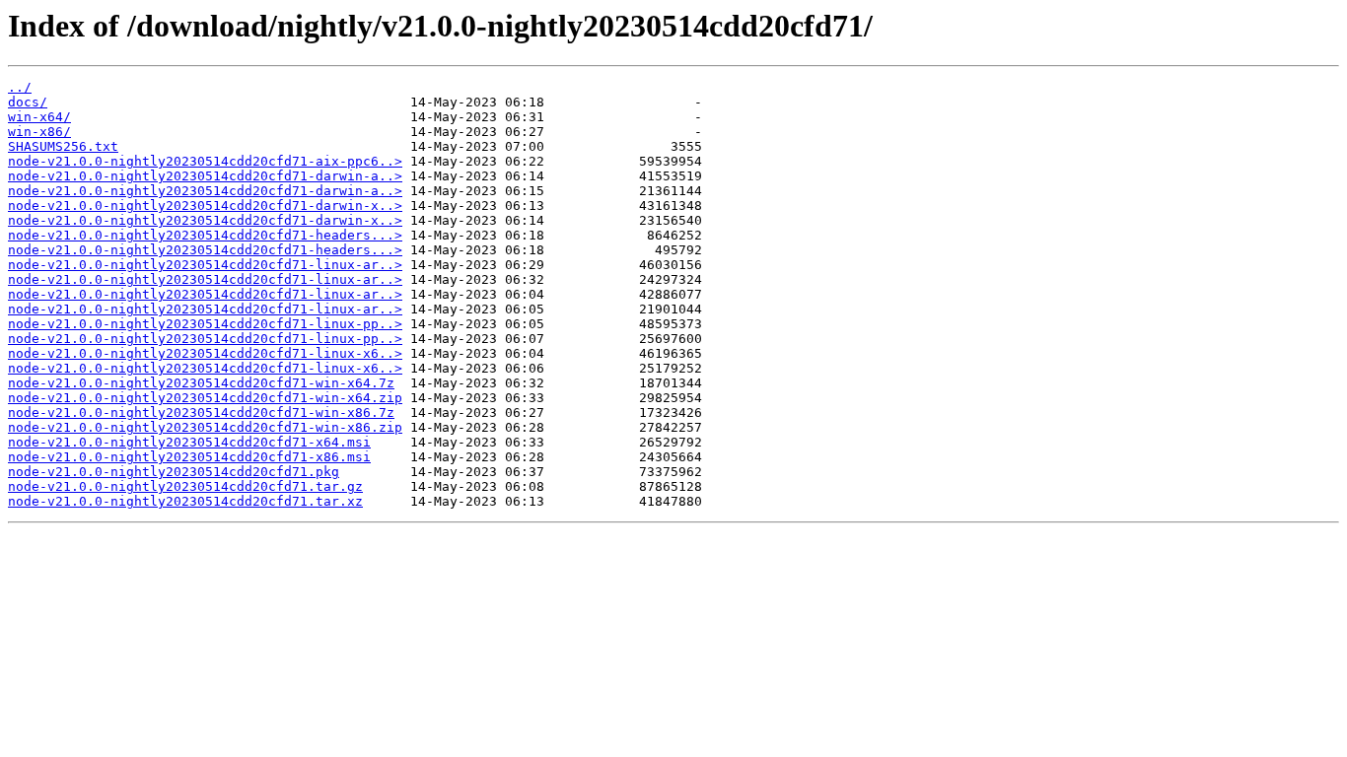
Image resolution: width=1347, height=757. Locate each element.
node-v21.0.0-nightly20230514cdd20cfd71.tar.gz (185, 486)
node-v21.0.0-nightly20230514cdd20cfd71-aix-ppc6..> (205, 161)
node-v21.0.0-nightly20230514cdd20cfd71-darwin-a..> (205, 176)
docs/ (27, 102)
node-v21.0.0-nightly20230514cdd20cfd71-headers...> (205, 235)
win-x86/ (39, 131)
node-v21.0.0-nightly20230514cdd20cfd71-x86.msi (189, 456)
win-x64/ (39, 116)
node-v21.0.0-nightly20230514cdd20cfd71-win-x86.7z (201, 412)
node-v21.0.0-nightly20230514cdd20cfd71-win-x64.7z (201, 383)
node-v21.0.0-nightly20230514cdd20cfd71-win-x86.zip (205, 427)
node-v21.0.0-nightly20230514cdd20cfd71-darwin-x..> (205, 205)
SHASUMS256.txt (63, 146)
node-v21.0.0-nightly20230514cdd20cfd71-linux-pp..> (205, 323)
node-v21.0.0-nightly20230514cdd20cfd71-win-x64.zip (205, 397)
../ (20, 87)
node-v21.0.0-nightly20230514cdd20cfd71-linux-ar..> (205, 264)
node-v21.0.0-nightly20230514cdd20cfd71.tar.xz (185, 501)
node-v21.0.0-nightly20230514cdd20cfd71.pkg (173, 471)
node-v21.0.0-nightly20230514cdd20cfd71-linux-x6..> (205, 353)
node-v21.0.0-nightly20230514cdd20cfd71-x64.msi (189, 442)
